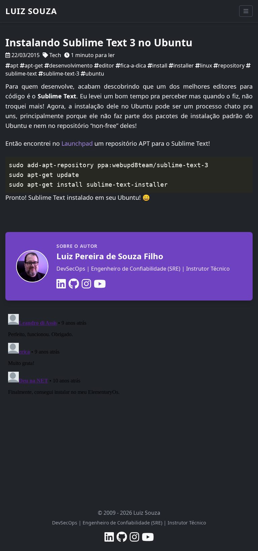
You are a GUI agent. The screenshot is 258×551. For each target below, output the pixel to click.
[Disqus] (129, 395)
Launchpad (77, 143)
